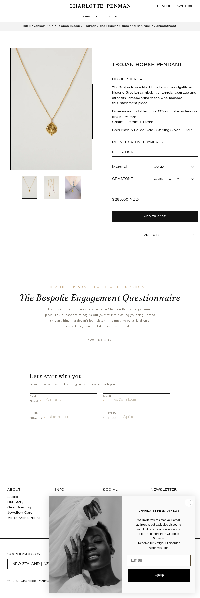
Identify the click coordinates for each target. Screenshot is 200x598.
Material (119, 166)
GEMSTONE (122, 179)
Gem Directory (19, 507)
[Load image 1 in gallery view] (29, 187)
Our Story (15, 502)
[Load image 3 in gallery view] (73, 188)
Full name (36, 398)
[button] (10, 6)
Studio (12, 497)
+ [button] (127, 79)
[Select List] (193, 235)
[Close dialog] (189, 502)
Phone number (37, 415)
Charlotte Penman (36, 581)
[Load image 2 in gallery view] (51, 188)
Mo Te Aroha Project (24, 518)
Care (189, 130)
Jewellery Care (19, 512)
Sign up (159, 575)
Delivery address (109, 415)
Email (107, 398)
